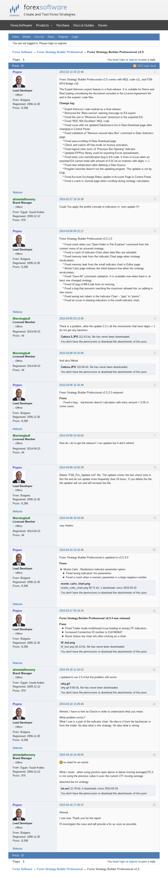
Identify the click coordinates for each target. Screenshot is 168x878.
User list (39, 36)
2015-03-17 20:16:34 (71, 610)
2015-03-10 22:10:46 (71, 549)
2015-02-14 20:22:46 (71, 71)
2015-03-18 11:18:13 (71, 669)
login (122, 59)
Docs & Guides (83, 25)
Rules (51, 36)
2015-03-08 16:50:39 (71, 467)
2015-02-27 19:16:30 (71, 199)
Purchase (62, 25)
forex (45, 7)
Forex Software (21, 25)
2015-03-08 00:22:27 (71, 231)
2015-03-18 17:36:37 (71, 804)
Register (63, 36)
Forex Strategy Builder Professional (60, 52)
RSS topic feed (147, 65)
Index (15, 36)
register (133, 59)
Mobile (27, 36)
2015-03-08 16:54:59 (71, 518)
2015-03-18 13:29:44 (71, 704)
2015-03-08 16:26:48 (71, 385)
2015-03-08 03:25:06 (71, 353)
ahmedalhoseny (24, 199)
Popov (17, 72)
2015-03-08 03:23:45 (71, 318)
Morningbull (21, 318)
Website (17, 192)
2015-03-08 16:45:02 (71, 435)
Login (75, 36)
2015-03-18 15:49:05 (71, 754)
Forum (102, 25)
